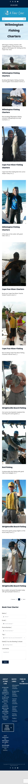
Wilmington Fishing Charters (11, 75)
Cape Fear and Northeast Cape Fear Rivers (5, 716)
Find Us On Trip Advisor (5, 748)
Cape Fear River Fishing (12, 348)
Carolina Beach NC (5, 705)
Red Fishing (7, 467)
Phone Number (7, 627)
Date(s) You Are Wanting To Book (12, 641)
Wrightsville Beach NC (5, 697)
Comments (5, 648)
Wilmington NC (5, 694)
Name (4, 613)
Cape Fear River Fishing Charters (12, 166)
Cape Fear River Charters (13, 289)
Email (4, 620)
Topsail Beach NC (5, 701)
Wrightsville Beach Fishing (14, 408)
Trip (3, 634)
